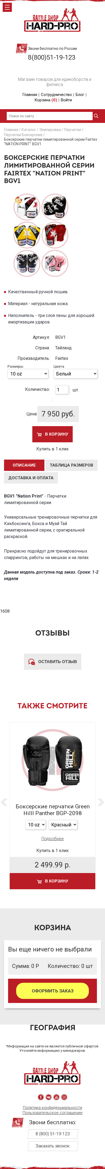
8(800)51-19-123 (51, 57)
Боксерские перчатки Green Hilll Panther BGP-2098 (53, 809)
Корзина (45, 100)
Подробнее (52, 838)
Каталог (29, 129)
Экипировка (50, 129)
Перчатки (72, 129)
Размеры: (16, 366)
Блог (80, 94)
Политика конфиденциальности (52, 1107)
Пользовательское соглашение (53, 1112)
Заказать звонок (52, 1146)
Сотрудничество (56, 94)
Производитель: (34, 358)
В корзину (56, 434)
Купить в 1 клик (52, 448)
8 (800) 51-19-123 (53, 1133)
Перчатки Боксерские (23, 135)
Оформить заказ (53, 991)
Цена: (31, 413)
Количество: (37, 389)
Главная (29, 94)
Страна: (42, 347)
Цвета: (59, 366)
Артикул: (41, 337)
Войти (66, 100)
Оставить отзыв (57, 661)
